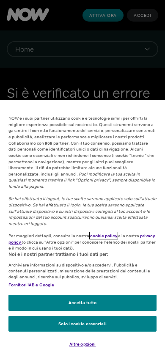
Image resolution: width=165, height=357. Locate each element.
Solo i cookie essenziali (82, 324)
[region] (82, 228)
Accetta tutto (82, 302)
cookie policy (103, 236)
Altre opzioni (82, 344)
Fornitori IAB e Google (31, 285)
